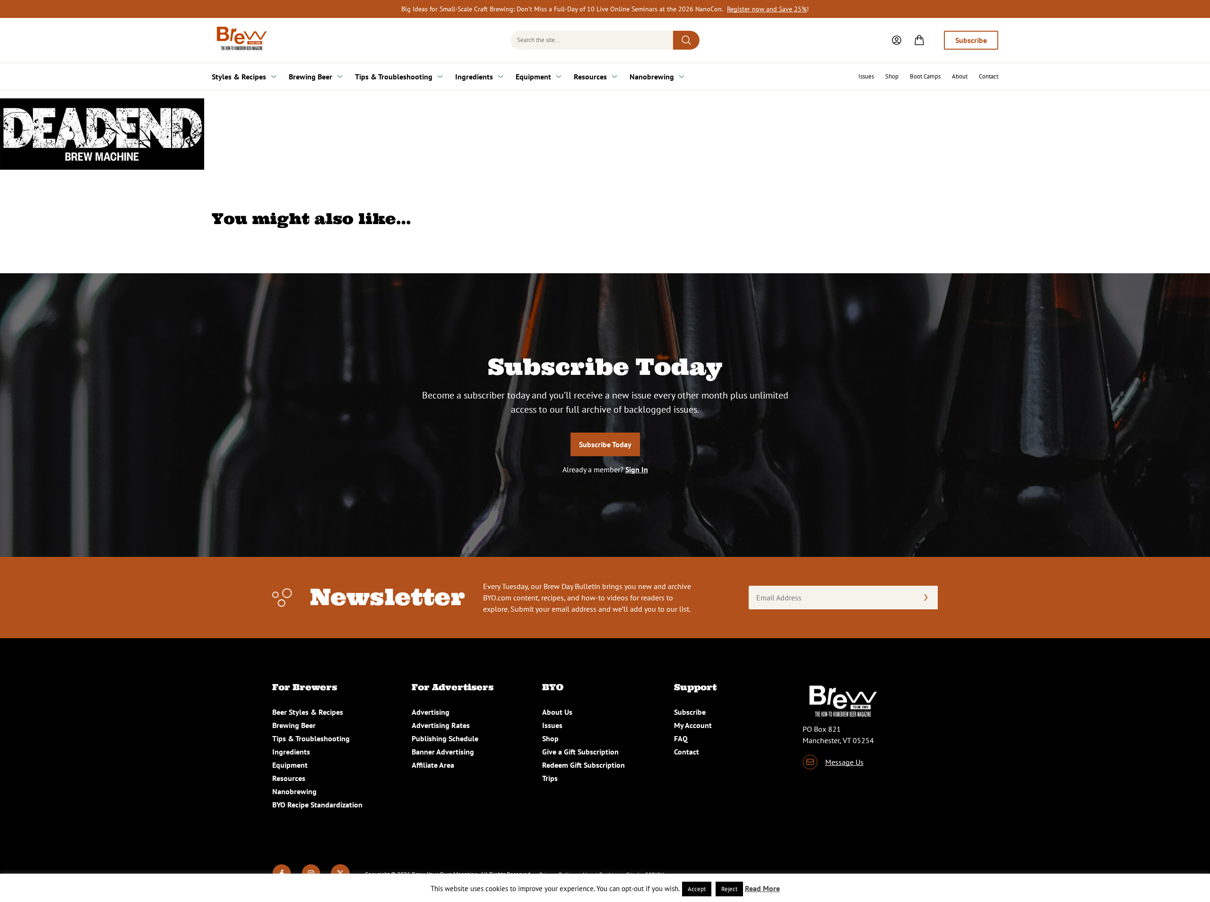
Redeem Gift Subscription (583, 765)
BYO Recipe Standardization (317, 804)
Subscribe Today (605, 444)
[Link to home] (240, 40)
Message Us (844, 762)
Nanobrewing (652, 76)
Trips (550, 778)
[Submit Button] (686, 40)
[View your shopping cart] (919, 40)
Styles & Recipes (239, 76)
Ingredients (474, 76)
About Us (557, 712)
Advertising (430, 712)
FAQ (681, 738)
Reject (729, 889)
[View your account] (896, 40)
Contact (988, 76)
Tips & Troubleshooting (393, 76)
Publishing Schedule (445, 738)
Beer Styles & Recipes (307, 712)
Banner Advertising (443, 751)
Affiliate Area (433, 765)
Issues (866, 76)
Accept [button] (697, 889)
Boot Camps (925, 76)
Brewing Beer (310, 76)
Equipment (533, 76)
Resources (590, 76)
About (960, 76)
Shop (892, 76)
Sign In (636, 469)
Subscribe (971, 40)
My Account (693, 725)
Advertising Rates (441, 725)
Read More (762, 888)
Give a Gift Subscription (580, 751)
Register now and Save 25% (767, 9)
